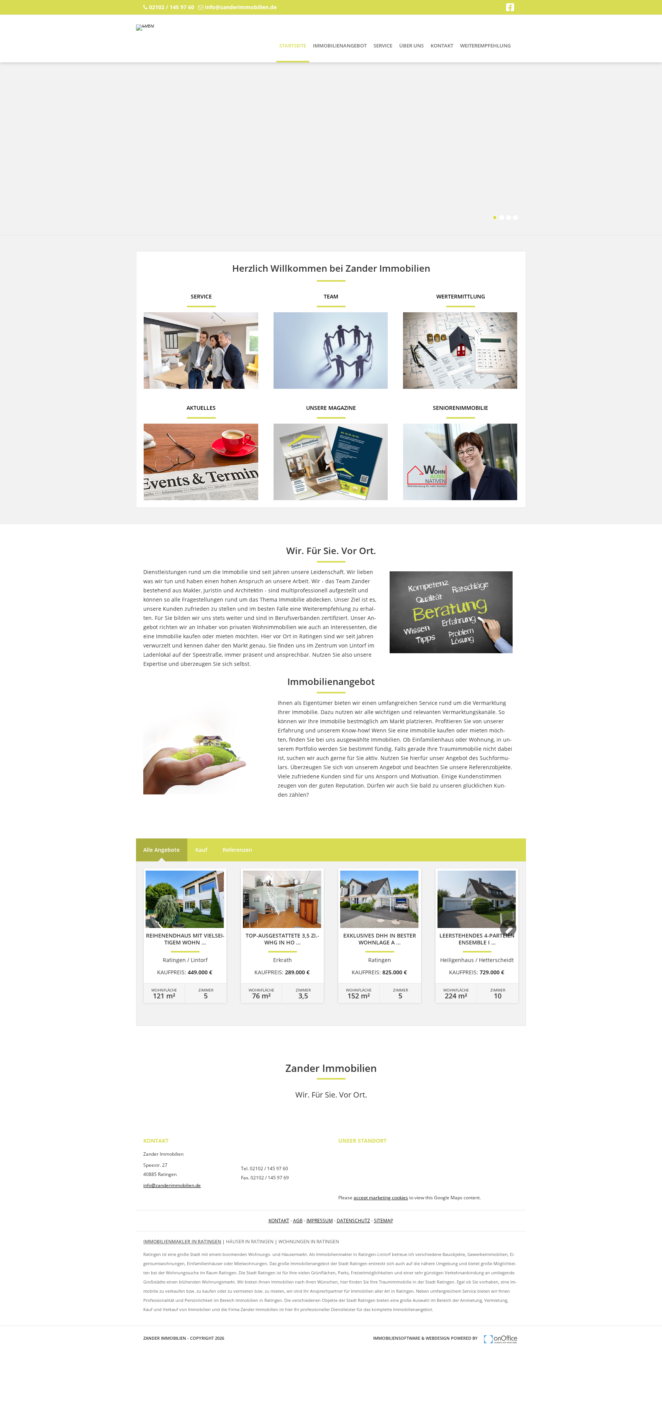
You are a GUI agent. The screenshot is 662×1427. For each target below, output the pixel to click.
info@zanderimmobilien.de (241, 7)
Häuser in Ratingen (250, 1241)
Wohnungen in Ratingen (309, 1241)
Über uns (411, 45)
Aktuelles (201, 407)
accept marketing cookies (381, 1197)
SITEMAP (383, 1220)
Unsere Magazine (331, 407)
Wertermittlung (460, 296)
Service (383, 45)
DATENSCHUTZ (353, 1220)
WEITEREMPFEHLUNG (485, 45)
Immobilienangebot (340, 45)
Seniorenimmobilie (460, 407)
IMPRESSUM (319, 1220)
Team (331, 296)
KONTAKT (279, 1220)
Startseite (292, 45)
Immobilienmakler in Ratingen (182, 1241)
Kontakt (442, 45)
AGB (298, 1220)
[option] (185, 936)
